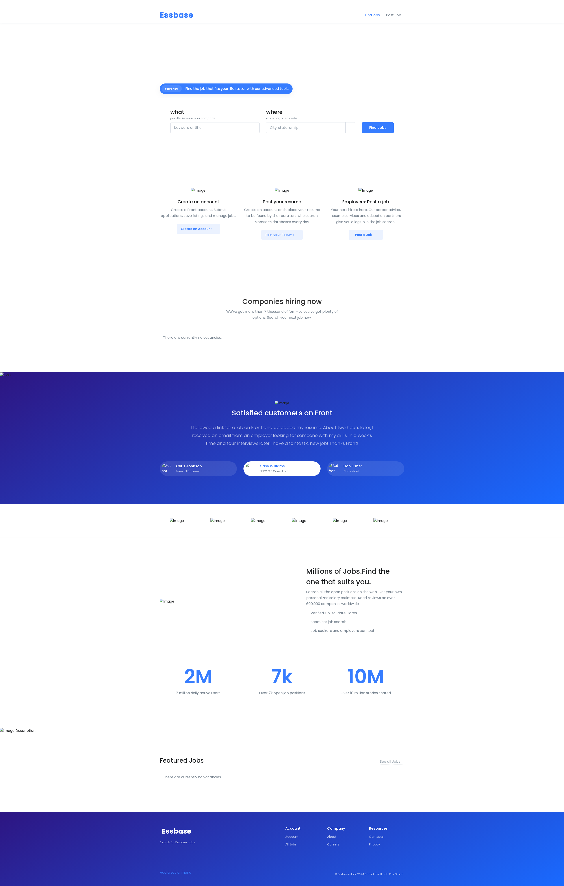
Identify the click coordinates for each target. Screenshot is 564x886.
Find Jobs (377, 127)
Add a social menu (175, 872)
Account (292, 836)
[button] (401, 4)
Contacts (376, 836)
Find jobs (372, 15)
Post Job (393, 15)
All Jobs (291, 844)
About (331, 836)
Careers (333, 844)
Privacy (374, 844)
